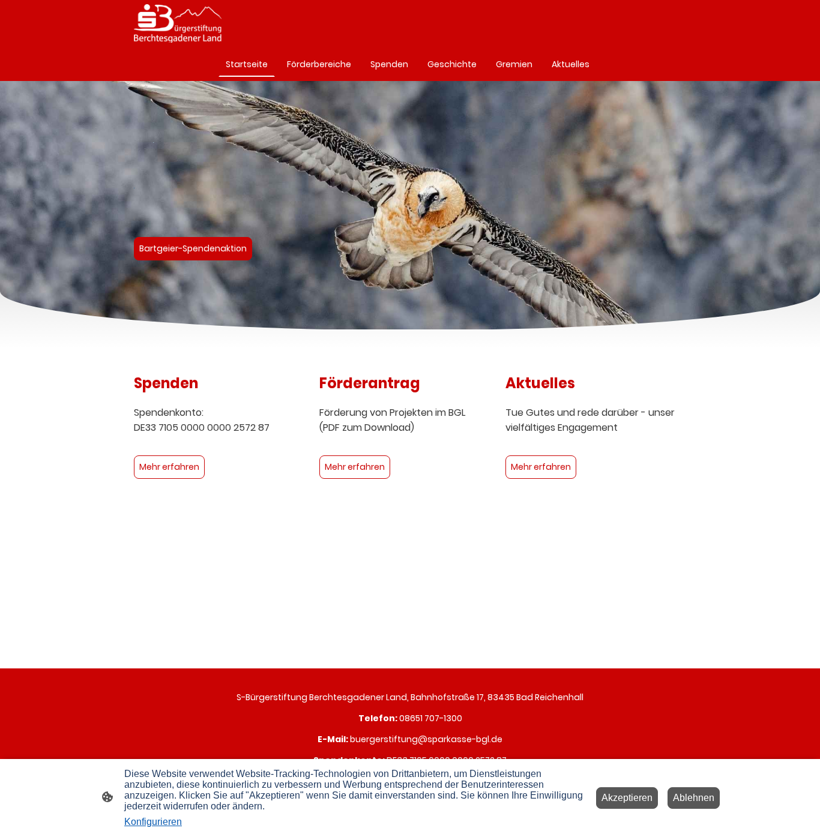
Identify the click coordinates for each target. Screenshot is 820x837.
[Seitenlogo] (178, 23)
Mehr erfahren (169, 467)
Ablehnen (693, 798)
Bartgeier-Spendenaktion (193, 248)
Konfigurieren (153, 822)
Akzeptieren (627, 798)
